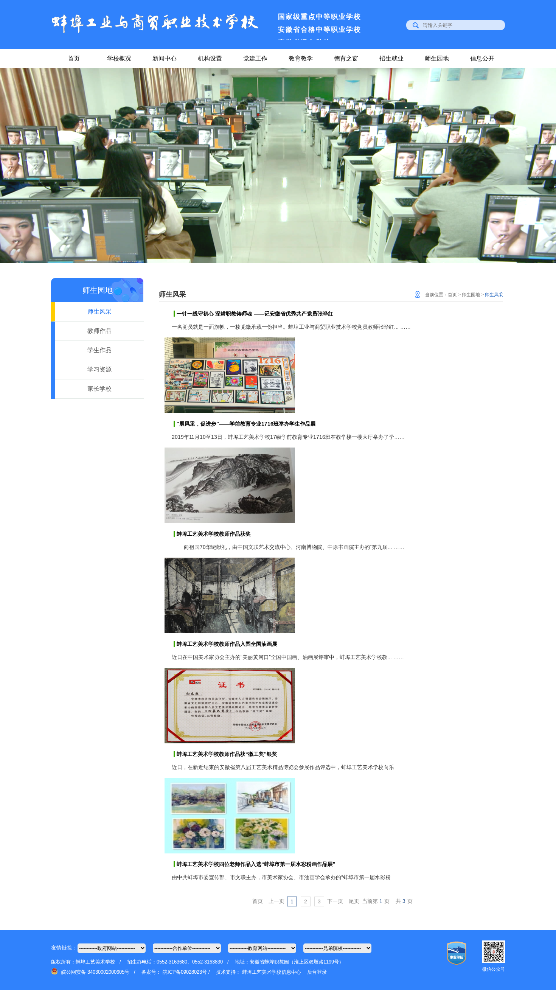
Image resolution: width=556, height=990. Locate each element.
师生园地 (437, 58)
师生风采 (99, 311)
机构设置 (210, 58)
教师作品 (99, 331)
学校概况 (119, 58)
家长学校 (99, 388)
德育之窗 (346, 58)
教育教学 (301, 58)
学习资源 (99, 369)
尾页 (354, 901)
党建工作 (255, 58)
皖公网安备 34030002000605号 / (100, 972)
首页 (74, 58)
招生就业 (391, 58)
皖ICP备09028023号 (185, 972)
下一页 (335, 901)
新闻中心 (164, 58)
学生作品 (99, 350)
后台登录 (317, 972)
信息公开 (482, 58)
